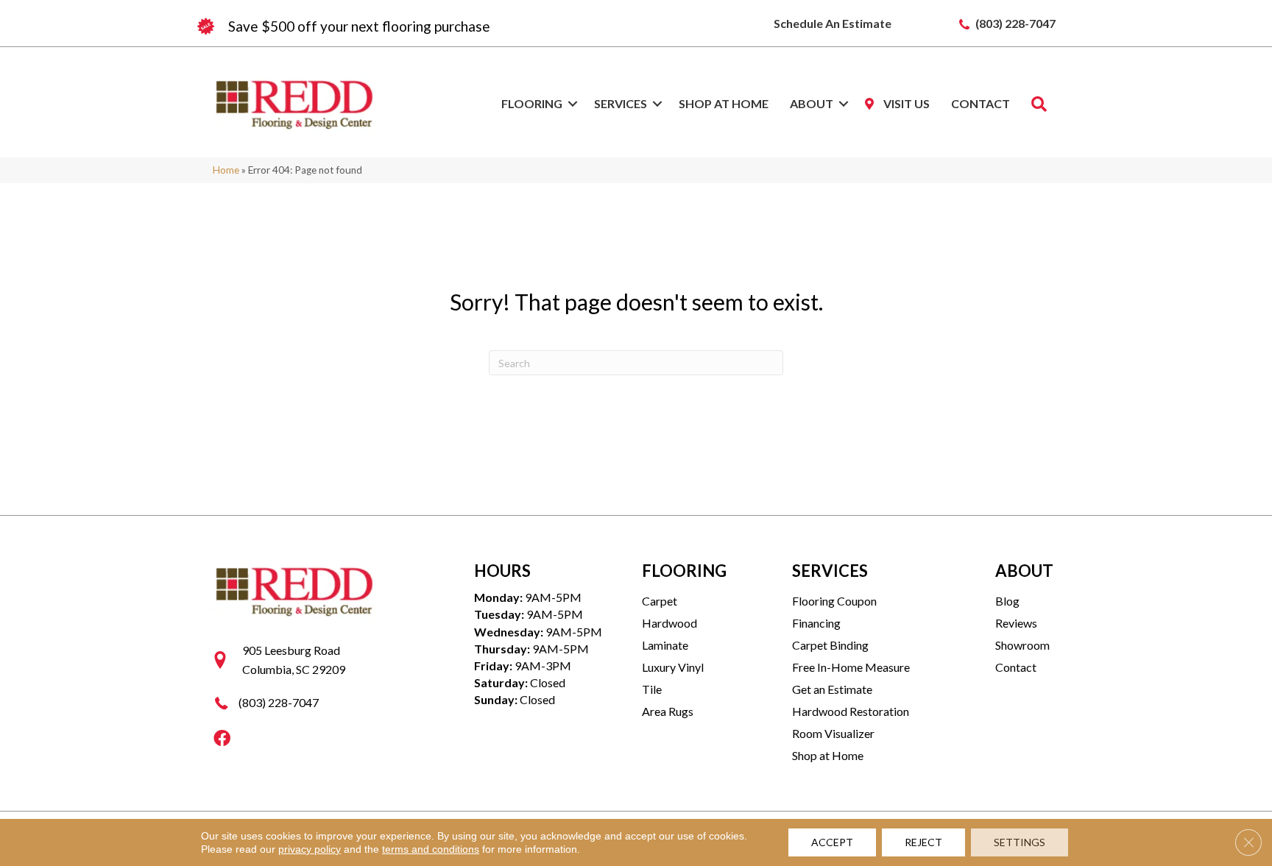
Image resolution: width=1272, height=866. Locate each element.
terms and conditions (430, 849)
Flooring (531, 103)
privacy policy (309, 849)
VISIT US (905, 103)
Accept (832, 842)
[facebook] (221, 739)
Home (226, 170)
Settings (1019, 842)
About (811, 103)
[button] (572, 104)
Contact (980, 103)
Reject (923, 842)
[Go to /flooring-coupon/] (415, 26)
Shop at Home (723, 103)
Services (620, 103)
